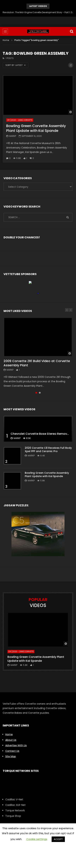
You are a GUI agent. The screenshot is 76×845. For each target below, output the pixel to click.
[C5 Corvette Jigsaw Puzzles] (38, 534)
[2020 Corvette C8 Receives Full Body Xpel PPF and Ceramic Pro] (12, 456)
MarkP (12, 136)
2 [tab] (40, 393)
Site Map (10, 756)
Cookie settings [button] (36, 839)
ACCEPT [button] (58, 839)
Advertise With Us (16, 745)
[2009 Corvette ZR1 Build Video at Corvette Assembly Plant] (38, 336)
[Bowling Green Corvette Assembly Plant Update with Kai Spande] (38, 95)
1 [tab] (36, 393)
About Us (10, 740)
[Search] (71, 31)
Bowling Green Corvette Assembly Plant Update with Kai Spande (36, 128)
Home (6, 40)
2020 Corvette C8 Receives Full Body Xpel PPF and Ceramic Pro (48, 449)
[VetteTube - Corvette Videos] (37, 31)
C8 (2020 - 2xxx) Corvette (19, 120)
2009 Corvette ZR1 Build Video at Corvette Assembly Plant (37, 363)
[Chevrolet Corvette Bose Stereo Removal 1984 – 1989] (38, 429)
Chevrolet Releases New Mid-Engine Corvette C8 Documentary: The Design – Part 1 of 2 (38, 12)
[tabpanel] (38, 352)
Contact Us (12, 751)
